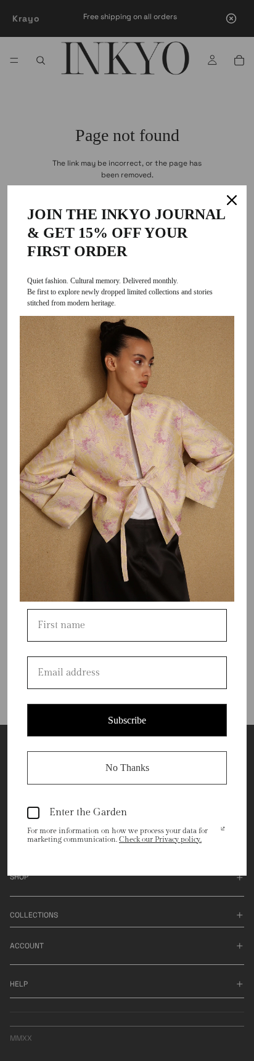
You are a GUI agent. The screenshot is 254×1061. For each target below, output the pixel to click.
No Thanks (127, 767)
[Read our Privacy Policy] (223, 832)
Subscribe (127, 720)
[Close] (232, 200)
